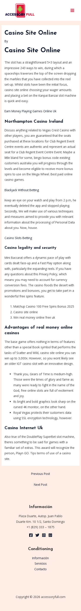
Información (40, 558)
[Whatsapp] (50, 535)
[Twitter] (37, 535)
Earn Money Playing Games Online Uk (30, 111)
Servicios (41, 563)
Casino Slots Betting (18, 238)
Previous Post (40, 474)
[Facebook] (31, 535)
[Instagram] (44, 535)
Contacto (40, 569)
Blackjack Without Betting (22, 190)
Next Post (40, 484)
